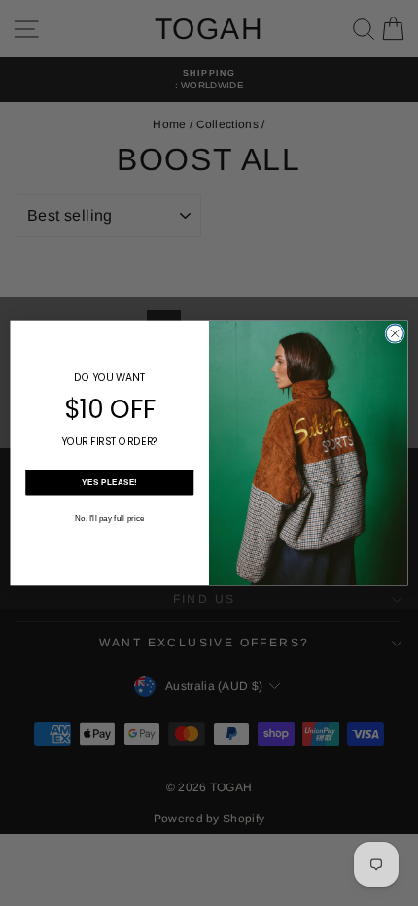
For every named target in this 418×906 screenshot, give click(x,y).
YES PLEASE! (109, 482)
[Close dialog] (394, 333)
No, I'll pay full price (110, 517)
